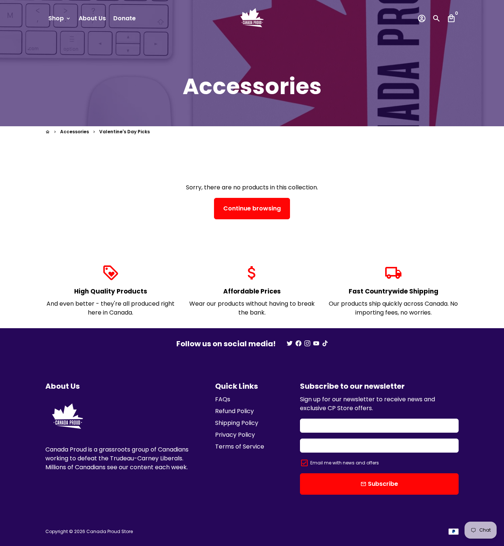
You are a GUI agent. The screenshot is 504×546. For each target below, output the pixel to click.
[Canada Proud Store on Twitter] (290, 343)
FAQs (222, 399)
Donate (124, 18)
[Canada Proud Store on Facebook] (298, 343)
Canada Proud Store (109, 531)
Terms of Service (239, 446)
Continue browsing (252, 208)
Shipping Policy (236, 423)
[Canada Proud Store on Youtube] (316, 343)
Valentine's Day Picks (124, 131)
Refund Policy (234, 411)
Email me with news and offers (344, 463)
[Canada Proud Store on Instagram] (307, 343)
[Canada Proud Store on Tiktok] (325, 343)
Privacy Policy (235, 434)
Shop (59, 18)
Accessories (74, 131)
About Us (92, 18)
